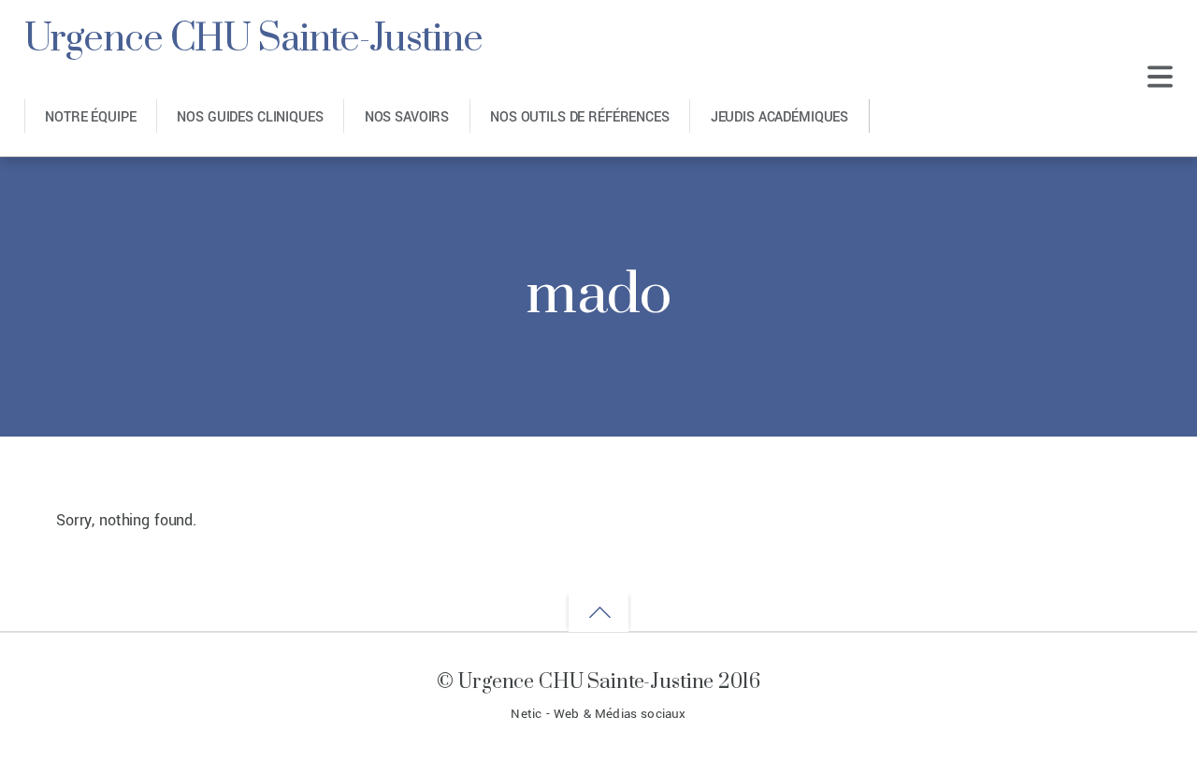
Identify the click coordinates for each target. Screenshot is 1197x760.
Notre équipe (90, 117)
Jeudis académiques (779, 117)
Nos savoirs (407, 117)
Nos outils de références (580, 117)
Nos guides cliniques (250, 117)
